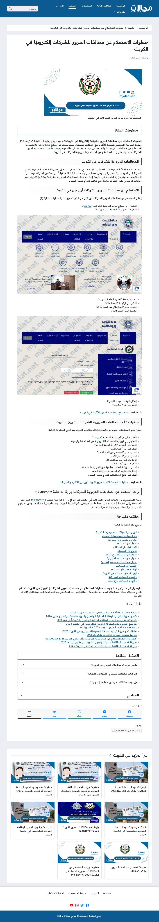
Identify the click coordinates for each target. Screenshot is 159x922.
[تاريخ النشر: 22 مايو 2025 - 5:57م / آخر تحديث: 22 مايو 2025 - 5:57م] (124, 57)
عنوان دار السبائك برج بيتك (121, 554)
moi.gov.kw (37, 499)
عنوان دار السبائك (127, 543)
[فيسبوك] (87, 905)
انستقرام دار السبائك (125, 547)
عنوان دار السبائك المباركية (122, 558)
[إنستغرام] (77, 905)
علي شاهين (134, 57)
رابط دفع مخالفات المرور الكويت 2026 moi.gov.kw (108, 627)
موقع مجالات (49, 144)
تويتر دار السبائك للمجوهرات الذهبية (116, 532)
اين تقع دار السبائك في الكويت (120, 573)
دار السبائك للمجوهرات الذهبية (119, 535)
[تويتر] (82, 905)
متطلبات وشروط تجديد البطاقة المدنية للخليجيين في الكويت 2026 (99, 631)
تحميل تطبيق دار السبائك (122, 539)
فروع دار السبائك (127, 550)
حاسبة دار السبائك (126, 565)
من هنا (87, 205)
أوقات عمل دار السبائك (124, 569)
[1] (41, 198)
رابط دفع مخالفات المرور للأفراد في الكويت (104, 412)
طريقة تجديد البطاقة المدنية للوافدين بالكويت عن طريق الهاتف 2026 (98, 642)
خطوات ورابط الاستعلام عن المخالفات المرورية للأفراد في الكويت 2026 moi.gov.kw (91, 638)
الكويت (131, 27)
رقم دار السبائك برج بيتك (122, 580)
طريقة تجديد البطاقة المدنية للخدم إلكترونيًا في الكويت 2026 (103, 646)
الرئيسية (143, 27)
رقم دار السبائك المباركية (123, 576)
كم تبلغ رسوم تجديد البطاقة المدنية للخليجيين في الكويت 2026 (101, 623)
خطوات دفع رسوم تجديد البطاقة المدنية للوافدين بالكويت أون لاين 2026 (97, 619)
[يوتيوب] (71, 905)
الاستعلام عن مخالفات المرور (126, 730)
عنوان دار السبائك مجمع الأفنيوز (119, 561)
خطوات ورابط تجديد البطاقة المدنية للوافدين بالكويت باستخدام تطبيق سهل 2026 (91, 616)
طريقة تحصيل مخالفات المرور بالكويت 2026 (112, 634)
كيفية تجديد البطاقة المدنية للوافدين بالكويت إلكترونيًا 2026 (103, 612)
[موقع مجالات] (141, 9)
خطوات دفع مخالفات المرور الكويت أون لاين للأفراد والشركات (94, 482)
